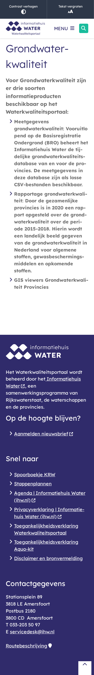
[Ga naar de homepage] (25, 28)
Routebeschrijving (26, 645)
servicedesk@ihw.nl (32, 631)
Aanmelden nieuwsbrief (41, 433)
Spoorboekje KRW (34, 474)
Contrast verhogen (23, 6)
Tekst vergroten (70, 6)
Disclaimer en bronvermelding (48, 558)
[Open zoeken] (84, 28)
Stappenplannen (33, 483)
